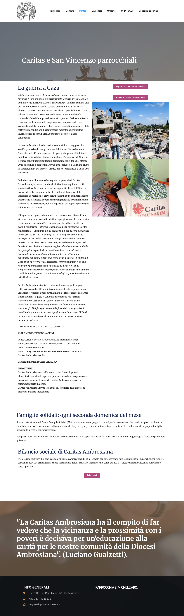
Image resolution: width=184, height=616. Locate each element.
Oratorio (111, 11)
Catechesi (97, 11)
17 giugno (68, 157)
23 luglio (82, 157)
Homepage (54, 11)
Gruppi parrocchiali (148, 11)
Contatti (70, 11)
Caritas (82, 11)
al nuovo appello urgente (71, 285)
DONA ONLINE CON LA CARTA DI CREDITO (41, 326)
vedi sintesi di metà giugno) (49, 188)
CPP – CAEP (127, 11)
